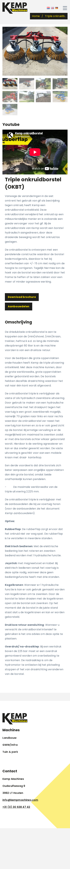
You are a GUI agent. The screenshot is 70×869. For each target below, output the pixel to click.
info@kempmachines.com (20, 800)
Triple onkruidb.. (55, 16)
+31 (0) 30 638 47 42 (16, 807)
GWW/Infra (10, 745)
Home (36, 16)
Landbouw (9, 738)
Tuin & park (10, 752)
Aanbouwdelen (18, 306)
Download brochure (22, 297)
